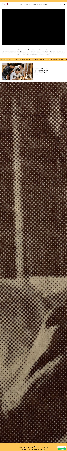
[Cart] (65, 5)
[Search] (61, 5)
